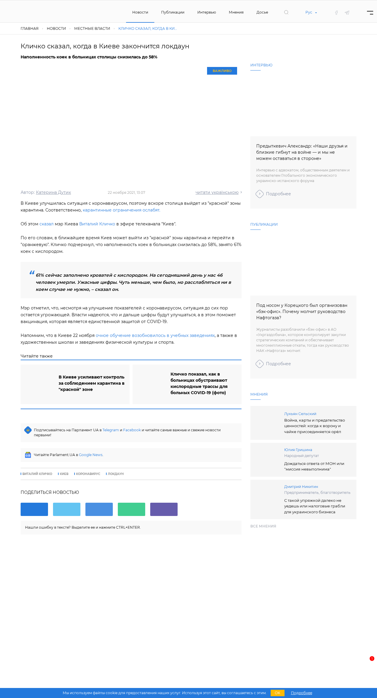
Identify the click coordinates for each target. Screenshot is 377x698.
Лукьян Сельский (300, 414)
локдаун (116, 474)
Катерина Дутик (53, 192)
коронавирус (88, 474)
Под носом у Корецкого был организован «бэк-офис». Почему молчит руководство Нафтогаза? (301, 311)
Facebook (132, 430)
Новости (140, 12)
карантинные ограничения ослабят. (121, 210)
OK (277, 693)
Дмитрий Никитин (301, 486)
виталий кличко (37, 474)
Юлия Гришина (298, 450)
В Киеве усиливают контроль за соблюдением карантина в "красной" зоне (92, 383)
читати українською (217, 192)
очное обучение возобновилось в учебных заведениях (155, 335)
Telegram (110, 430)
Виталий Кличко (97, 224)
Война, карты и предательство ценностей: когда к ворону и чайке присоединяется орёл (314, 426)
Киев (64, 474)
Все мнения (263, 526)
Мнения (236, 12)
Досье (262, 12)
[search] (286, 12)
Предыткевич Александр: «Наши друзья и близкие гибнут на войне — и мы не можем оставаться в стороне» (302, 152)
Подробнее (278, 193)
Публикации (172, 12)
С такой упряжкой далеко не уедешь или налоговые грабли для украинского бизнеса (314, 506)
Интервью (206, 12)
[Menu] (370, 12)
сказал (46, 224)
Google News (90, 455)
